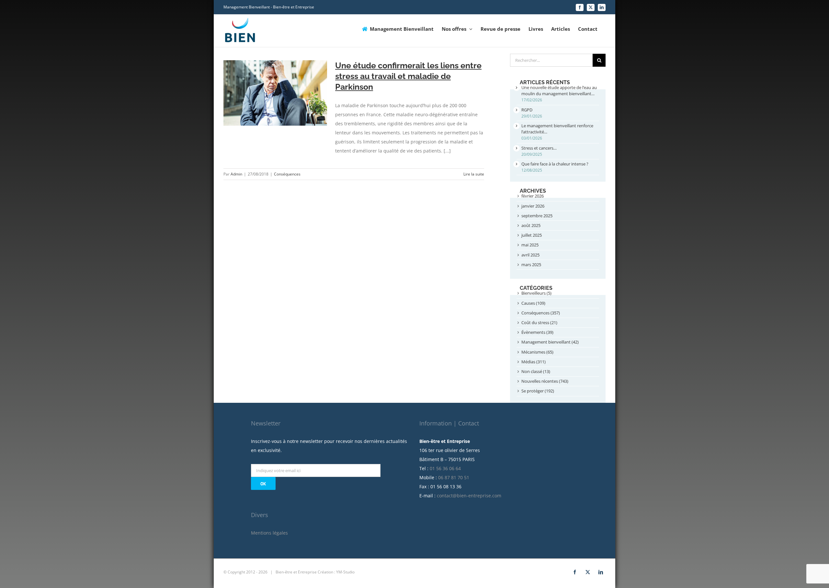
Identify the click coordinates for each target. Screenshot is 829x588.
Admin (236, 174)
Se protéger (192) (537, 391)
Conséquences (287, 174)
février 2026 (532, 196)
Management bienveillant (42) (550, 342)
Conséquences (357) (540, 313)
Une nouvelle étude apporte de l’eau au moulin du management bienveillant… (559, 90)
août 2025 (530, 225)
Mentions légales (269, 533)
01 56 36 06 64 (445, 468)
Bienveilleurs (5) (536, 293)
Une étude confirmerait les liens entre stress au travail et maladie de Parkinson (408, 76)
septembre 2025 (536, 216)
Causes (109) (533, 303)
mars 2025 (531, 264)
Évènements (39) (537, 332)
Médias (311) (533, 362)
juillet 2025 (531, 235)
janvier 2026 (532, 206)
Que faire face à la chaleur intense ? (554, 164)
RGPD (526, 110)
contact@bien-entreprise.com (469, 495)
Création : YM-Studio (336, 572)
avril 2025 (530, 255)
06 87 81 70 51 (453, 477)
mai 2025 (530, 245)
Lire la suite (473, 174)
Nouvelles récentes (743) (544, 381)
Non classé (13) (535, 371)
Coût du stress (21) (539, 322)
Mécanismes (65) (537, 352)
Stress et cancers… (539, 148)
